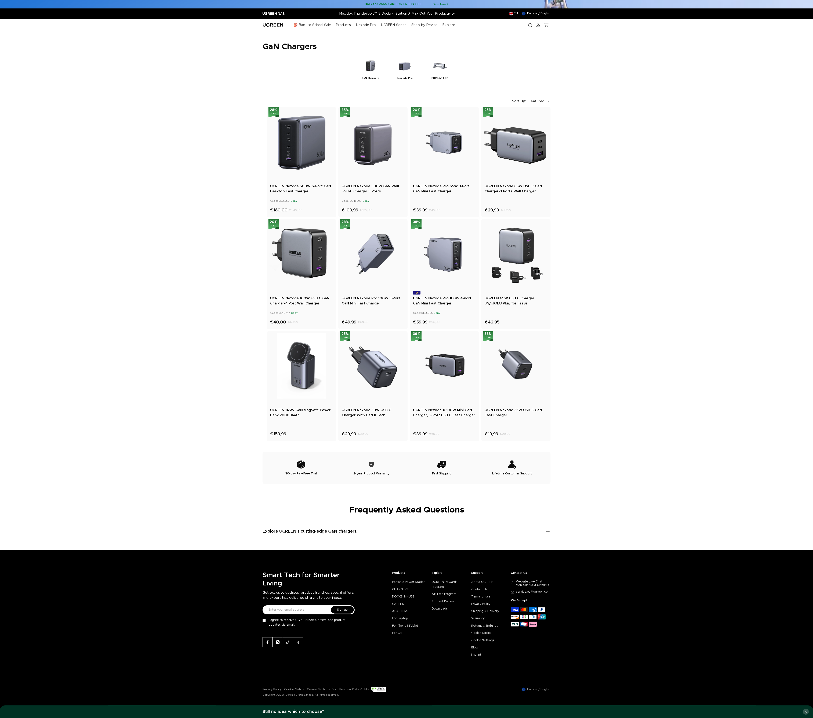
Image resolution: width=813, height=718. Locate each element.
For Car (397, 633)
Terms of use (481, 596)
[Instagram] (278, 642)
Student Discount (444, 601)
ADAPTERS (400, 611)
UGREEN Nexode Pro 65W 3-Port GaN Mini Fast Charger (441, 189)
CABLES (398, 604)
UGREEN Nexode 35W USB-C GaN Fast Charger (513, 412)
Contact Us (479, 589)
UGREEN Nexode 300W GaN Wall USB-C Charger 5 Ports (370, 189)
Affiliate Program (444, 594)
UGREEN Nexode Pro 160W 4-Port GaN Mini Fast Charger (442, 301)
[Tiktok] (288, 642)
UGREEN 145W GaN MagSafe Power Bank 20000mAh (300, 412)
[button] (531, 101)
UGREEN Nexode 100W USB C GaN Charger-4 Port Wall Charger (299, 301)
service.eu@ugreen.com (533, 591)
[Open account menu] (538, 25)
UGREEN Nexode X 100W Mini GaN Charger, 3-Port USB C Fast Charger (444, 412)
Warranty (478, 618)
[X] (298, 642)
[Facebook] (268, 642)
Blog (474, 647)
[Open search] (530, 25)
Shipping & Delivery (485, 611)
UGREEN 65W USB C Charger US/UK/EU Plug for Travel (509, 301)
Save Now (439, 4)
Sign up (342, 609)
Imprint (476, 654)
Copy (293, 201)
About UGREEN (482, 582)
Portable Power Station (408, 582)
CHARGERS (400, 589)
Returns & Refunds (484, 625)
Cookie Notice (481, 633)
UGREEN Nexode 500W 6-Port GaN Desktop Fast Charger (300, 189)
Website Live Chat (529, 581)
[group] (370, 69)
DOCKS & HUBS (403, 596)
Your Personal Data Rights (350, 689)
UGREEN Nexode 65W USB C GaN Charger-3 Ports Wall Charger (513, 189)
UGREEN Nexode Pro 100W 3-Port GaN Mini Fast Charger (371, 301)
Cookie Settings (482, 640)
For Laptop (400, 618)
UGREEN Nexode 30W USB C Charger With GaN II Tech (366, 412)
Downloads (440, 608)
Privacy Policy (480, 604)
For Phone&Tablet (405, 625)
